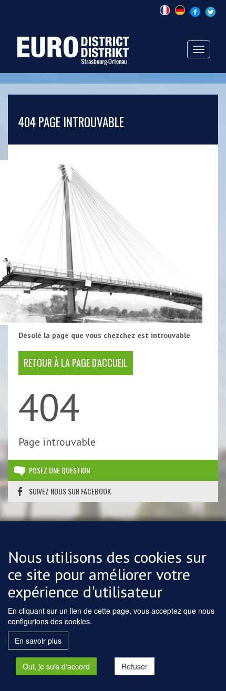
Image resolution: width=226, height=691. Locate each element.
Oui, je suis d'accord (56, 666)
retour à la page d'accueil (76, 362)
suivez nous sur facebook (70, 491)
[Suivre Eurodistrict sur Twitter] (210, 10)
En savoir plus (38, 640)
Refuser (134, 666)
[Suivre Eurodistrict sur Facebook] (195, 10)
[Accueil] (75, 48)
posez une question (59, 470)
